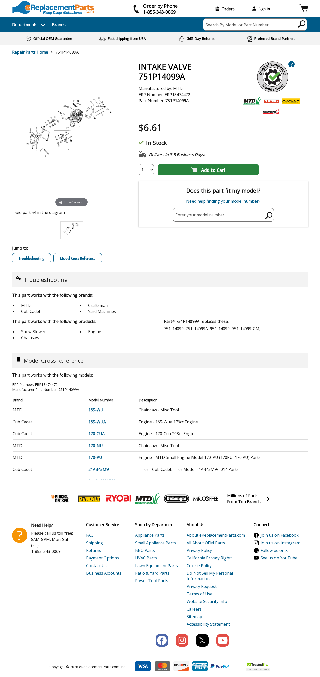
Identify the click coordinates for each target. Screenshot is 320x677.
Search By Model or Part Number (237, 25)
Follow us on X (274, 550)
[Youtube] (222, 640)
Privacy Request (202, 586)
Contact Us (96, 565)
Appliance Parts (150, 535)
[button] (303, 9)
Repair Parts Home (30, 52)
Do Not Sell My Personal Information (210, 575)
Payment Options (102, 558)
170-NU (95, 445)
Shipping (94, 543)
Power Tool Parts (151, 580)
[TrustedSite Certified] (258, 666)
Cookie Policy (199, 565)
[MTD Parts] (147, 498)
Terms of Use (199, 594)
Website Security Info (207, 601)
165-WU (95, 410)
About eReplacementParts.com (216, 535)
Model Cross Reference (77, 258)
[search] (302, 24)
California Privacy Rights (210, 558)
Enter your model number (199, 215)
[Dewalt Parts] (89, 498)
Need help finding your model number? (223, 201)
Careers (194, 609)
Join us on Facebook (280, 535)
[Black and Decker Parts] (60, 498)
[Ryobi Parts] (118, 498)
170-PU (95, 457)
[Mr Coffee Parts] (205, 498)
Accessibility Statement (208, 624)
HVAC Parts (146, 558)
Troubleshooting (31, 258)
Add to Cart (213, 170)
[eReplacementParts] (53, 8)
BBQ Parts (145, 550)
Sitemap (194, 616)
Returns (93, 550)
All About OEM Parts (206, 543)
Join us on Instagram (280, 543)
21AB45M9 (98, 469)
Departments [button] (24, 24)
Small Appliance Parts (155, 543)
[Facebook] (162, 640)
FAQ (90, 535)
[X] (202, 640)
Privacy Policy (199, 550)
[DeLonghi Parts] (176, 498)
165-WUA (97, 422)
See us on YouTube (279, 558)
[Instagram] (182, 640)
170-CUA (96, 433)
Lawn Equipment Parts (156, 565)
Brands (59, 24)
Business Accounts (103, 573)
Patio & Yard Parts (152, 573)
